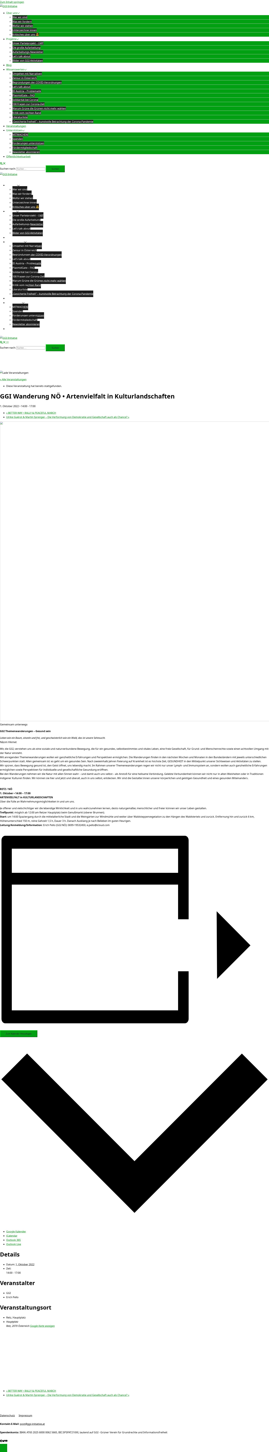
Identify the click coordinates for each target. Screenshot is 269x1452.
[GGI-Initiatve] (8, 6)
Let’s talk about (21, 56)
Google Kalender (16, 1231)
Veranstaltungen (16, 126)
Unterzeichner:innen (24, 30)
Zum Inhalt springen (12, 2)
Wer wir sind (19, 17)
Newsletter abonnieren (26, 152)
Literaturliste (20, 117)
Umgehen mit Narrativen (27, 73)
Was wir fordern (22, 21)
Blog (9, 65)
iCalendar (11, 1235)
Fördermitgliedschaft (24, 147)
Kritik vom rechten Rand (26, 113)
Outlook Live (13, 1244)
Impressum (25, 1415)
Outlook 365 (13, 1240)
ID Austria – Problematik (26, 91)
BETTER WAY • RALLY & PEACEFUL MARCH (31, 413)
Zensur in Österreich (24, 78)
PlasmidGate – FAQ (23, 95)
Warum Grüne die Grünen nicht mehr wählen (39, 108)
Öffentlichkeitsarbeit (18, 156)
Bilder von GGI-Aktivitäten (27, 60)
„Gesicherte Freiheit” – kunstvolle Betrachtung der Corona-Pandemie (52, 121)
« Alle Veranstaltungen (13, 379)
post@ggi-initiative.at (32, 1424)
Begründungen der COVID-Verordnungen (37, 82)
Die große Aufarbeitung (26, 47)
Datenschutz (7, 1415)
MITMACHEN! (20, 134)
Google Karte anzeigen (42, 1326)
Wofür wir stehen (22, 25)
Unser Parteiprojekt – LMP (27, 43)
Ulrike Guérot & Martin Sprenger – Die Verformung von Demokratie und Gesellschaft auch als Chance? (67, 417)
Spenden (17, 139)
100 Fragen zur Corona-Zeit (28, 104)
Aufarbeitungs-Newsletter (27, 52)
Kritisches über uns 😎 (25, 34)
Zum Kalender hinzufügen (19, 1033)
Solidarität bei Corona (25, 99)
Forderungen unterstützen (28, 143)
